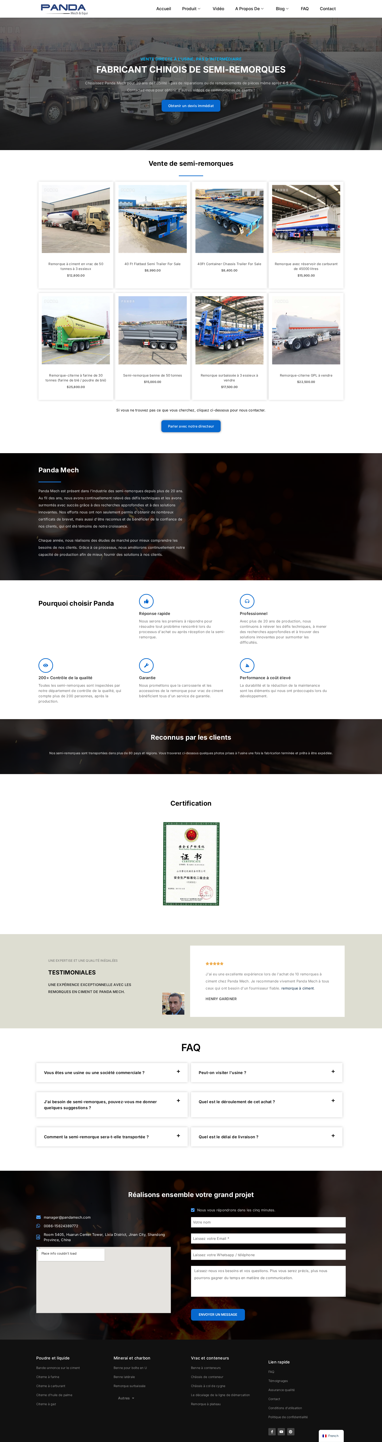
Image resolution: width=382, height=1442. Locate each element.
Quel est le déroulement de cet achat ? (237, 1101)
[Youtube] (281, 1431)
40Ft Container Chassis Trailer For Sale (229, 264)
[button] (112, 1072)
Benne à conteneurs (206, 1368)
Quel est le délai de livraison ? (229, 1137)
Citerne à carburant (50, 1386)
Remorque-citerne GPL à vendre (306, 375)
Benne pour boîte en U (130, 1368)
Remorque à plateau (206, 1404)
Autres (124, 1398)
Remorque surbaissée (130, 1386)
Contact (328, 8)
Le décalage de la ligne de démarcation (220, 1395)
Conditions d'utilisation (285, 1408)
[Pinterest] (290, 1431)
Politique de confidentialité (288, 1417)
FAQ (305, 8)
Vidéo (218, 8)
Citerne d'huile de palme (54, 1395)
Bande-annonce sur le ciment (58, 1368)
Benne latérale (124, 1377)
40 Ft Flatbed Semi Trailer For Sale (152, 264)
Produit (189, 8)
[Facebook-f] (272, 1431)
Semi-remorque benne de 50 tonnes (152, 375)
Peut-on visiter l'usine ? (222, 1072)
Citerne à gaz (46, 1404)
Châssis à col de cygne (208, 1386)
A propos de (247, 8)
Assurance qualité (281, 1390)
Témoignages (278, 1381)
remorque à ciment (297, 988)
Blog (280, 8)
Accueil (163, 8)
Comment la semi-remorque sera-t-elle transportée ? (96, 1137)
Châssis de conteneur (207, 1377)
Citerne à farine (47, 1377)
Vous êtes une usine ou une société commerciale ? (94, 1072)
